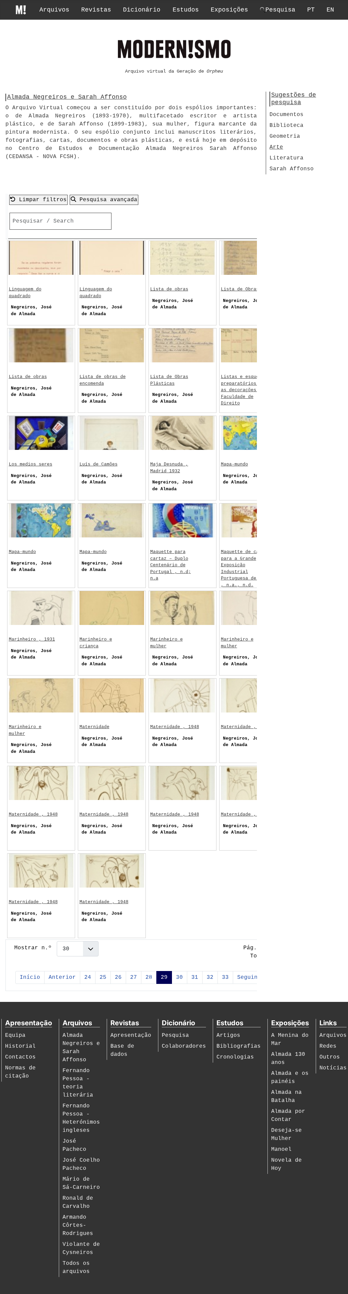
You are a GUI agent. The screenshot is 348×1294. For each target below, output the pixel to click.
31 (194, 977)
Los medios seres (30, 464)
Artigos (228, 1035)
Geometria (284, 136)
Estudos (186, 9)
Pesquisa (175, 1035)
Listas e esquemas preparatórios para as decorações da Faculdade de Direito (245, 390)
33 (225, 977)
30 (179, 977)
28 (148, 977)
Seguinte (250, 977)
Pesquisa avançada (106, 200)
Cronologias (235, 1057)
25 (103, 977)
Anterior (62, 977)
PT (311, 9)
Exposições (229, 9)
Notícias (333, 1068)
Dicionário (141, 9)
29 (164, 977)
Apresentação (130, 1035)
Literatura (286, 158)
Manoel (281, 1149)
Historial (20, 1046)
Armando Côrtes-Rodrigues (78, 1225)
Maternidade (94, 726)
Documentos (286, 115)
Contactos (20, 1057)
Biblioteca (286, 125)
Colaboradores (184, 1046)
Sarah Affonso (291, 169)
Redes (327, 1046)
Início (30, 977)
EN (330, 9)
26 (118, 977)
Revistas (96, 9)
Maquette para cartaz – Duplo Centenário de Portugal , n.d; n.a (170, 565)
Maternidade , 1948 (174, 726)
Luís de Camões (99, 464)
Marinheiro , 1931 (32, 639)
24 (87, 977)
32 (210, 977)
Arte (276, 147)
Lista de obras (169, 289)
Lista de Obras (240, 289)
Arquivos (54, 9)
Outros (329, 1057)
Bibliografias (238, 1046)
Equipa (15, 1035)
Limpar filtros (41, 200)
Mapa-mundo (234, 464)
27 (133, 977)
